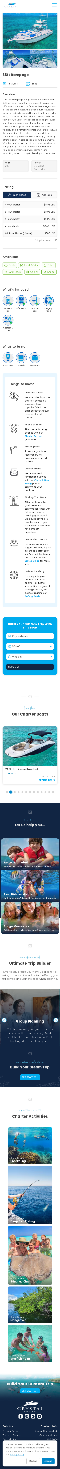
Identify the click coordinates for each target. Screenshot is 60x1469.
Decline (33, 1461)
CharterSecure (33, 436)
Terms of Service (12, 1435)
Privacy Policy (10, 1430)
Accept (48, 1461)
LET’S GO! (13, 666)
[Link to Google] (33, 1416)
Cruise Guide (32, 560)
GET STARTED (29, 1077)
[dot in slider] (7, 792)
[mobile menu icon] (54, 5)
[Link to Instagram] (27, 1416)
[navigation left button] (4, 1020)
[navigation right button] (55, 1020)
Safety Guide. (33, 596)
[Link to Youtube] (39, 1416)
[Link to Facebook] (20, 1416)
